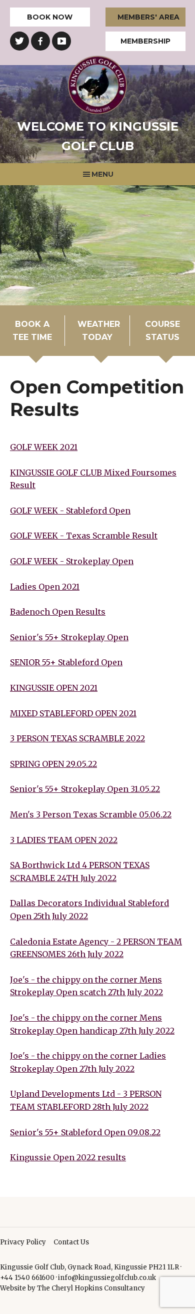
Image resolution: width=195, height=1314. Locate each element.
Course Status (162, 330)
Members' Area (149, 17)
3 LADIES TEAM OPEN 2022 (64, 840)
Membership (145, 41)
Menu (103, 174)
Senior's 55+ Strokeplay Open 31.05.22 (85, 789)
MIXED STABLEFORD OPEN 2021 (73, 713)
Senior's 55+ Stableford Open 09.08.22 (85, 1132)
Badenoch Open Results (58, 612)
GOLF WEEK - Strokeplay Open (72, 561)
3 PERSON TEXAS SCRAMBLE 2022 (77, 738)
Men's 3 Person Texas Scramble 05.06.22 (91, 814)
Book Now (49, 17)
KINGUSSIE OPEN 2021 (54, 688)
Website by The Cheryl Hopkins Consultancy (72, 1288)
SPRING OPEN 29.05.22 (53, 764)
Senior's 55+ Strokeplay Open (69, 637)
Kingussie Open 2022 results (68, 1157)
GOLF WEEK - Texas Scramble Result (84, 536)
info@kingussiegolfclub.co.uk (107, 1277)
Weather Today (99, 330)
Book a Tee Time (32, 330)
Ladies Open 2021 (45, 587)
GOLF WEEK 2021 (44, 447)
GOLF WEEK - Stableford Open (70, 511)
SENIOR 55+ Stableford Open (66, 662)
